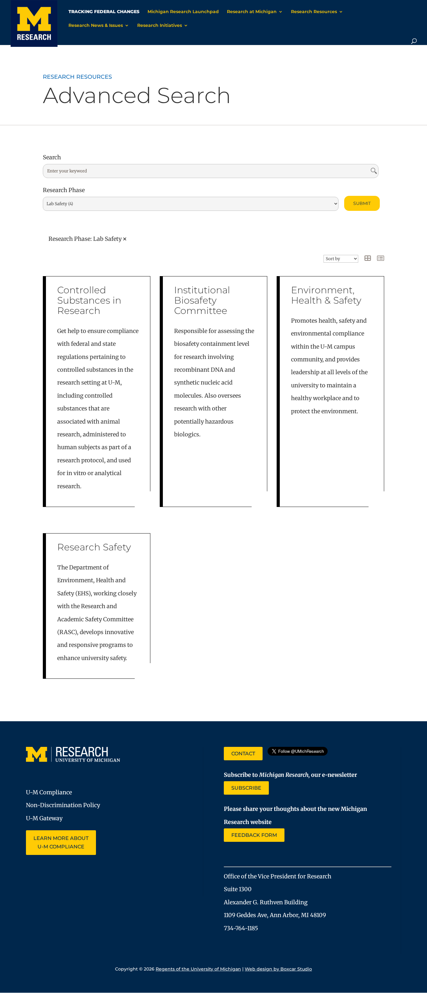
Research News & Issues (95, 25)
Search (52, 157)
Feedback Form (254, 835)
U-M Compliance (49, 792)
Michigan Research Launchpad (183, 11)
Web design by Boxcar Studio (278, 969)
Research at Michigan (252, 11)
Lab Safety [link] (107, 239)
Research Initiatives (159, 25)
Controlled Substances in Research (89, 300)
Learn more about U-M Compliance (60, 842)
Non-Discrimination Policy (63, 805)
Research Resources (314, 11)
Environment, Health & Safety (326, 295)
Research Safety (94, 547)
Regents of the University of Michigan (198, 969)
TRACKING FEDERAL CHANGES (103, 11)
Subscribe (246, 788)
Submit (362, 203)
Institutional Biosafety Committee (202, 300)
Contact (243, 754)
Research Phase (64, 190)
